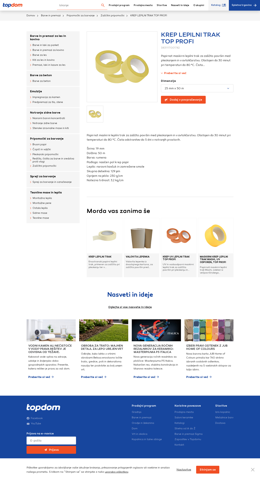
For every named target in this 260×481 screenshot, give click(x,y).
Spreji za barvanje (43, 176)
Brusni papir (40, 144)
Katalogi (179, 423)
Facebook (37, 418)
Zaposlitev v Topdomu (188, 439)
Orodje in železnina (143, 423)
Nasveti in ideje (180, 5)
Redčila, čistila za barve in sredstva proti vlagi (53, 160)
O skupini (198, 5)
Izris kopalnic (222, 412)
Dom (134, 428)
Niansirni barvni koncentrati (49, 118)
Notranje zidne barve (45, 112)
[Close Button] (252, 469)
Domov (31, 15)
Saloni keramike (184, 417)
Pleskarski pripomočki (45, 154)
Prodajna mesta (143, 5)
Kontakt (179, 444)
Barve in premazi (51, 15)
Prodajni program (119, 5)
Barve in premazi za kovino (48, 50)
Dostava (220, 423)
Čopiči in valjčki (42, 149)
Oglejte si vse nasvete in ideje (130, 307)
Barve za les (40, 54)
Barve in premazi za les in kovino (48, 37)
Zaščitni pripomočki (112, 15)
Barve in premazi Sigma (189, 434)
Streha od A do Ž (185, 428)
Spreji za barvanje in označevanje (52, 181)
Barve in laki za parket (46, 45)
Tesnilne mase (41, 217)
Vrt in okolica (139, 434)
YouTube (36, 423)
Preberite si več (175, 73)
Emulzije (36, 91)
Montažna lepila (42, 198)
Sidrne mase (40, 212)
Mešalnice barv (224, 417)
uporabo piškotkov (116, 471)
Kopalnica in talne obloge (147, 439)
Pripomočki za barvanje (81, 15)
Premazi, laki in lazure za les (49, 64)
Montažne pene (42, 203)
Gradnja (136, 412)
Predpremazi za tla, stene (48, 102)
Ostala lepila (40, 208)
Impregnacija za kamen (46, 97)
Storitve (162, 5)
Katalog (215, 5)
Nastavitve (184, 469)
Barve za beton (41, 75)
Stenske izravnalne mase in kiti (51, 128)
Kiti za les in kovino (44, 59)
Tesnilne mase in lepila (46, 192)
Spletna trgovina (242, 5)
